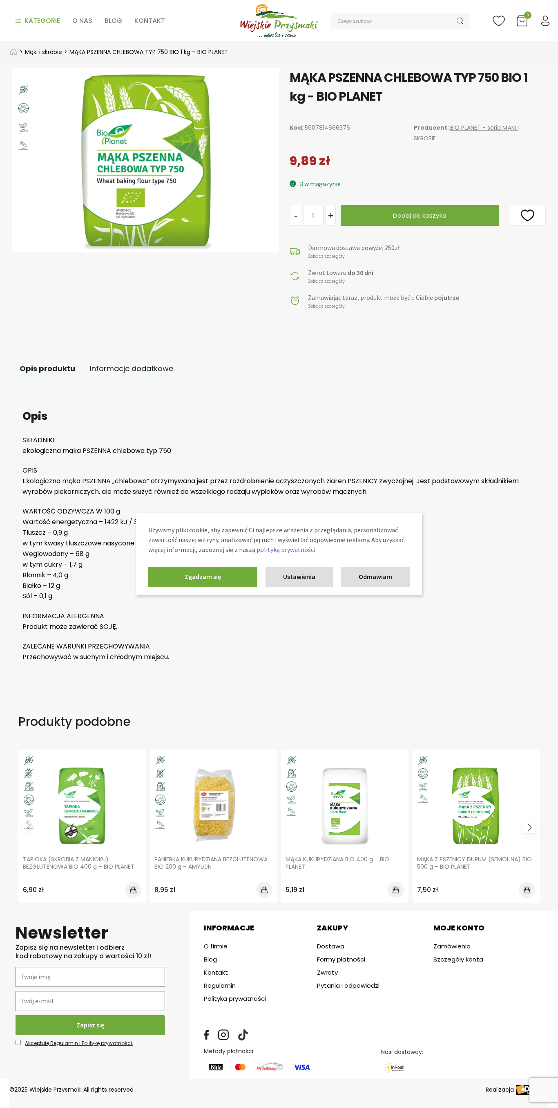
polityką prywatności (286, 549)
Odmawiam (375, 576)
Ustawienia (299, 576)
